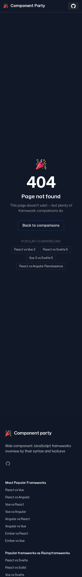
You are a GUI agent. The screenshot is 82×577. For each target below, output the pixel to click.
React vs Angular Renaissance (41, 266)
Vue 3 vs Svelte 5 (41, 258)
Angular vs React (17, 519)
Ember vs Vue (14, 540)
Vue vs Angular (15, 511)
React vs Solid (15, 567)
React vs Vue (14, 490)
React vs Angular (17, 497)
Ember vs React (16, 533)
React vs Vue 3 (24, 249)
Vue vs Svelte (14, 574)
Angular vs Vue (15, 526)
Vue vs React (14, 504)
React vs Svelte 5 (55, 249)
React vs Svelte (16, 560)
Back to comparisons (41, 225)
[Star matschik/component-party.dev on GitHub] (73, 6)
